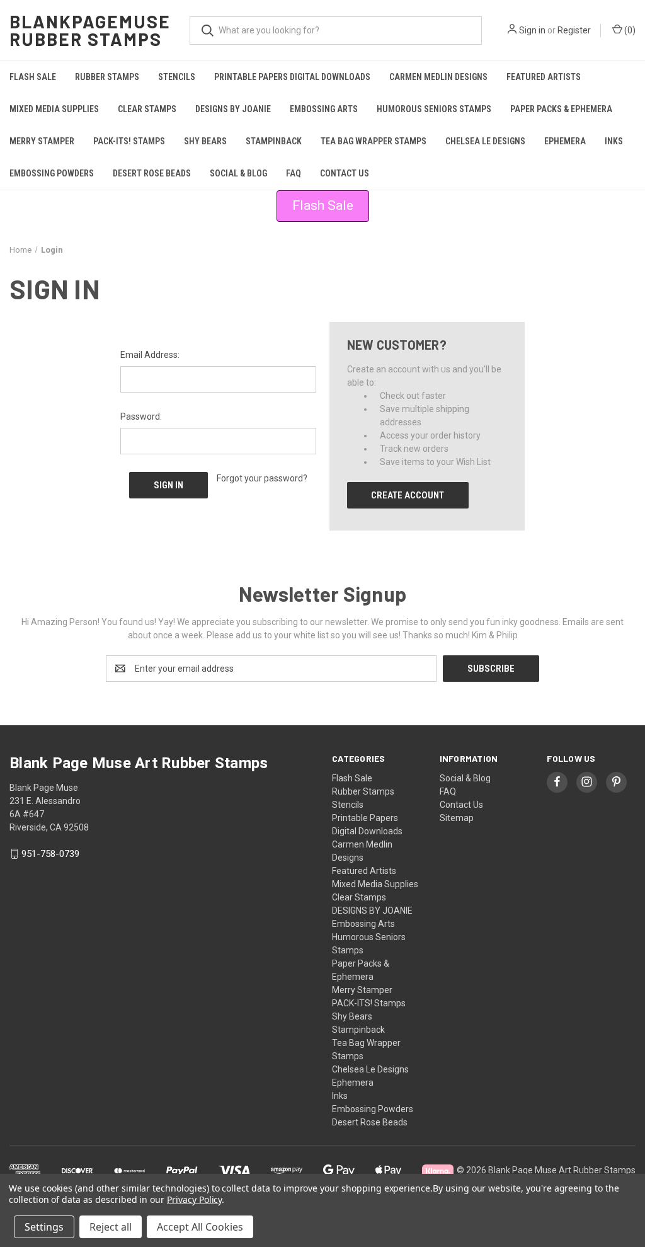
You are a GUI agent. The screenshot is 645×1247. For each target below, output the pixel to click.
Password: (141, 416)
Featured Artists (543, 77)
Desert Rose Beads (152, 173)
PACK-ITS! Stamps (129, 141)
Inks (614, 141)
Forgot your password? (262, 478)
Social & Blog (238, 173)
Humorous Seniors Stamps (434, 109)
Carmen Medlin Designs (438, 77)
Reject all (110, 1227)
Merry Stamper (41, 141)
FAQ (293, 173)
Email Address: (150, 355)
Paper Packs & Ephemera (561, 109)
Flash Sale (32, 77)
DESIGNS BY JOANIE (233, 109)
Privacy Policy (194, 1199)
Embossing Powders (51, 173)
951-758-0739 (50, 853)
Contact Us (344, 173)
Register (574, 30)
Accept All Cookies (200, 1227)
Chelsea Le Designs (485, 141)
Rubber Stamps (107, 77)
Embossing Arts (324, 109)
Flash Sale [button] (322, 205)
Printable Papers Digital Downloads (292, 77)
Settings (44, 1227)
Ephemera (565, 141)
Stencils (176, 77)
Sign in (532, 30)
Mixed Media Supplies (54, 109)
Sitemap (457, 818)
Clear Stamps (147, 109)
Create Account (407, 495)
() (629, 30)
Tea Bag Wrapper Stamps (373, 141)
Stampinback (274, 141)
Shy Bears (205, 141)
